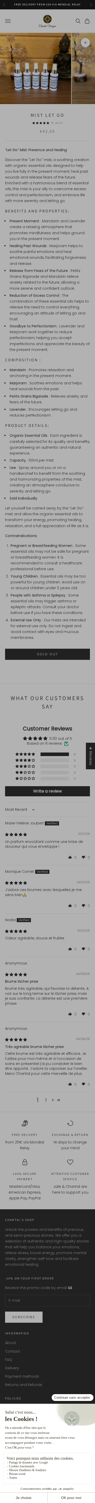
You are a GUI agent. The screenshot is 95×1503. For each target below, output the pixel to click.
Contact (12, 1351)
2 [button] (46, 1099)
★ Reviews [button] (90, 756)
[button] (25, 754)
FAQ (8, 1359)
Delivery (12, 1368)
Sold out (47, 654)
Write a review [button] (47, 791)
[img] (16, 834)
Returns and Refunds (23, 1384)
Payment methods (22, 1376)
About (10, 1342)
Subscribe (23, 1317)
